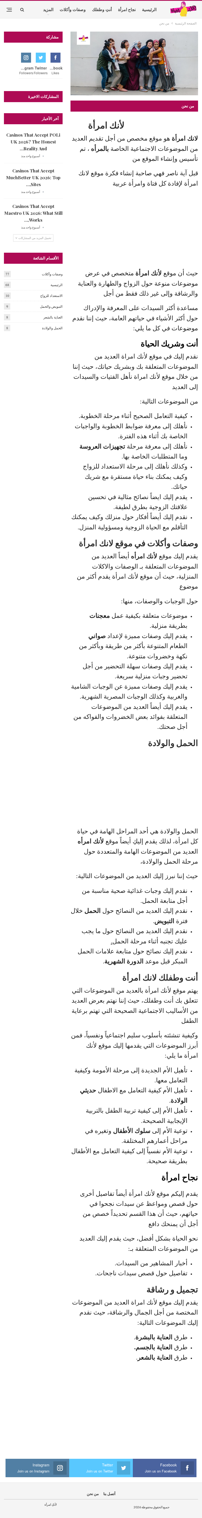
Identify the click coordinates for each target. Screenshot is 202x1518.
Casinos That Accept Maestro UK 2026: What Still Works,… (33, 213)
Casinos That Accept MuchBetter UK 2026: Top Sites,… (33, 177)
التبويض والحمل (51, 306)
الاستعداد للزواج (51, 295)
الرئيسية (149, 9)
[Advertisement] (134, 229)
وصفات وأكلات (73, 9)
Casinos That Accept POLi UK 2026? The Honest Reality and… (33, 141)
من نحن (93, 1493)
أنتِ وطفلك (102, 9)
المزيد (48, 9)
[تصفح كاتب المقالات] (43, 156)
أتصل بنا (109, 1493)
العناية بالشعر (53, 317)
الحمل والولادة (52, 328)
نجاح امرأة (127, 9)
